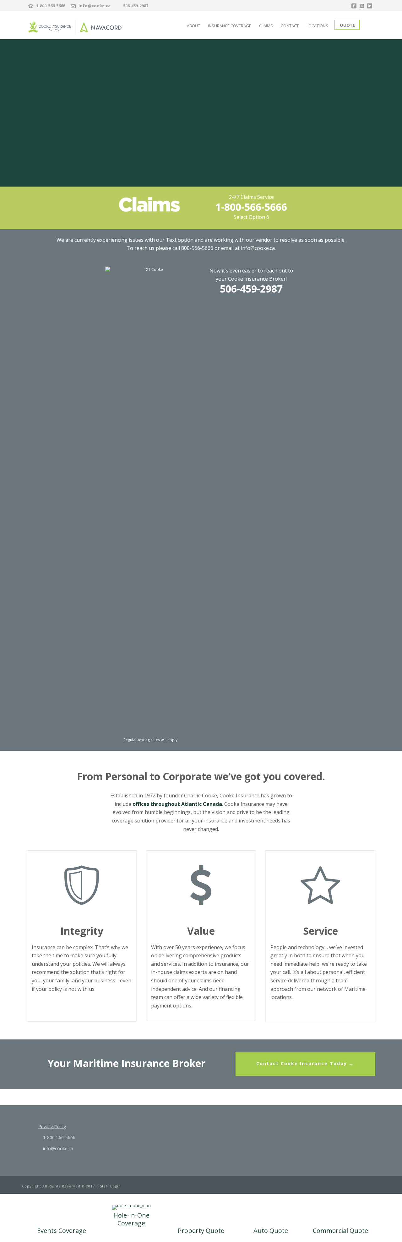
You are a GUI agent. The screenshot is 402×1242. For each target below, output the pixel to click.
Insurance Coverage (229, 26)
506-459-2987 (135, 5)
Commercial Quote (340, 1230)
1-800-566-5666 (50, 5)
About (193, 26)
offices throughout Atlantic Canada (177, 804)
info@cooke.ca (95, 5)
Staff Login (110, 1186)
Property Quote (201, 1230)
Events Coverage (61, 1230)
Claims (266, 26)
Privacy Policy (52, 1126)
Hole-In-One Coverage (131, 1219)
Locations (317, 26)
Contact (290, 26)
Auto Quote (270, 1230)
